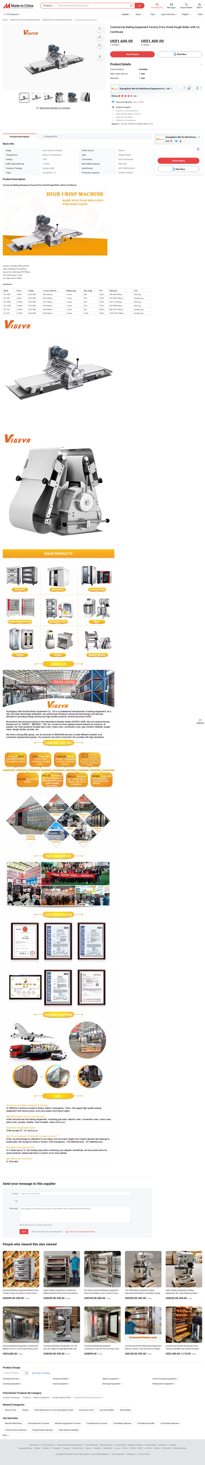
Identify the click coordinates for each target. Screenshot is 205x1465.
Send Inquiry (132, 54)
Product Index (150, 1445)
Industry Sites (120, 1445)
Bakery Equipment (110, 1378)
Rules (200, 14)
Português (56, 1448)
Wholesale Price (106, 1445)
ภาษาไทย (148, 1448)
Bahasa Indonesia (180, 1448)
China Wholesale (91, 1445)
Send (24, 1231)
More (5, 1435)
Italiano (88, 1448)
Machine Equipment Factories (68, 1423)
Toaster (25, 1410)
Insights (173, 1445)
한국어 (125, 1448)
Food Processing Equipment (164, 1378)
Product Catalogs (42, 1373)
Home (5, 20)
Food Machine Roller (146, 1423)
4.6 (167, 141)
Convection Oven (86, 1410)
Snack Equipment (60, 1383)
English (37, 1448)
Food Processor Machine (15, 1430)
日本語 (133, 1448)
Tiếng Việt (166, 1448)
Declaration (131, 1454)
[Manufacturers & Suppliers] (18, 6)
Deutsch (97, 1448)
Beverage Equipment (111, 1383)
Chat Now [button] (181, 54)
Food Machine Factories (96, 1423)
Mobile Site (163, 1445)
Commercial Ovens (11, 1378)
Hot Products (34, 1445)
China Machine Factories (38, 1423)
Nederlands (107, 1448)
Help (152, 14)
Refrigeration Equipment (162, 1383)
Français (66, 1448)
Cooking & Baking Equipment (86, 20)
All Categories (12, 14)
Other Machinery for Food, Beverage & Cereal (53, 1410)
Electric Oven (10, 1410)
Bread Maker (125, 1410)
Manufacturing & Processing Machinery (25, 20)
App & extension (168, 14)
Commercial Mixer (60, 1378)
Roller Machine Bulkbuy (69, 1430)
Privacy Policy (144, 1454)
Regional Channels (135, 1445)
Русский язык (77, 1448)
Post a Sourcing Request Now (80, 1231)
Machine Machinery (13, 1423)
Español (46, 1448)
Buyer (138, 14)
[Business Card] (198, 148)
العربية (117, 1448)
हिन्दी (140, 1448)
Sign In (115, 123)
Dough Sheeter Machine (42, 1430)
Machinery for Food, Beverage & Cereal (57, 20)
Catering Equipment (11, 1383)
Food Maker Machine (122, 1423)
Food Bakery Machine (170, 1423)
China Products (48, 1445)
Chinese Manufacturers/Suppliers (69, 1445)
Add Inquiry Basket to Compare (55, 107)
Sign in (199, 7)
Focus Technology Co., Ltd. (84, 1454)
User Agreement (118, 1454)
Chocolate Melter (106, 1410)
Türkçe (157, 1448)
